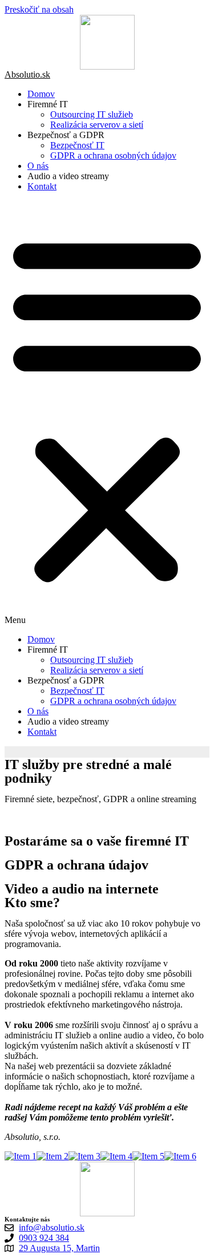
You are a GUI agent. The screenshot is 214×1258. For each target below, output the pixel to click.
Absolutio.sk (27, 74)
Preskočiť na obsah (39, 9)
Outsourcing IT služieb (91, 114)
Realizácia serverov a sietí (96, 125)
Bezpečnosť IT (77, 145)
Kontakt (41, 186)
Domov (41, 94)
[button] (107, 413)
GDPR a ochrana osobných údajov (113, 155)
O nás (38, 166)
